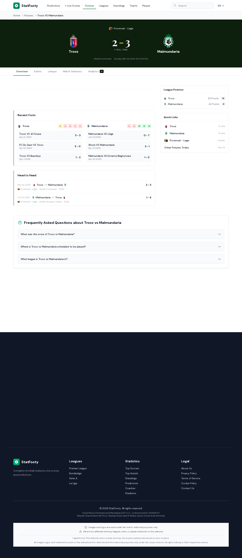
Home (16, 15)
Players (146, 5)
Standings (119, 5)
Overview (22, 71)
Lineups (52, 71)
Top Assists (131, 473)
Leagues (103, 5)
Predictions (53, 5)
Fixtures (89, 5)
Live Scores (73, 5)
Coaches (130, 488)
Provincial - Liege (123, 28)
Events (38, 71)
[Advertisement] (195, 182)
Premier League (78, 468)
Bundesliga (75, 473)
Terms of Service (190, 478)
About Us (186, 468)
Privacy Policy (189, 473)
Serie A (73, 478)
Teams (133, 5)
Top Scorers (132, 468)
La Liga (73, 483)
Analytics (95, 71)
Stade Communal (102, 58)
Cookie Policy (189, 483)
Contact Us (187, 488)
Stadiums (130, 493)
